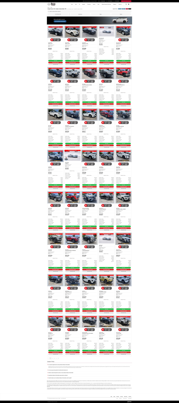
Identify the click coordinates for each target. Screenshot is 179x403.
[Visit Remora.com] (129, 401)
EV (79, 4)
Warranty (125, 396)
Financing (88, 4)
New (72, 4)
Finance (117, 396)
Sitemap (120, 398)
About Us (120, 4)
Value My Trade (55, 64)
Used (76, 4)
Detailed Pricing (55, 51)
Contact (130, 396)
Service (94, 4)
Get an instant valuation (60, 21)
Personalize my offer (55, 62)
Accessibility (129, 398)
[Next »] (58, 358)
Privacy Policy (125, 398)
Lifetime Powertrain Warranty (106, 4)
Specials (83, 4)
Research (114, 4)
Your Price (55, 60)
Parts (98, 4)
